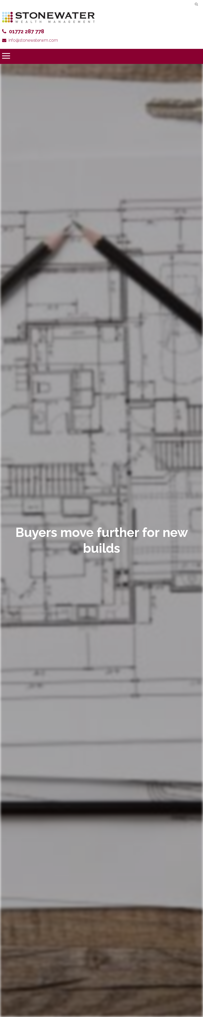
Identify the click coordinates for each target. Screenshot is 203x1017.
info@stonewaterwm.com (33, 40)
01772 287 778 (26, 31)
